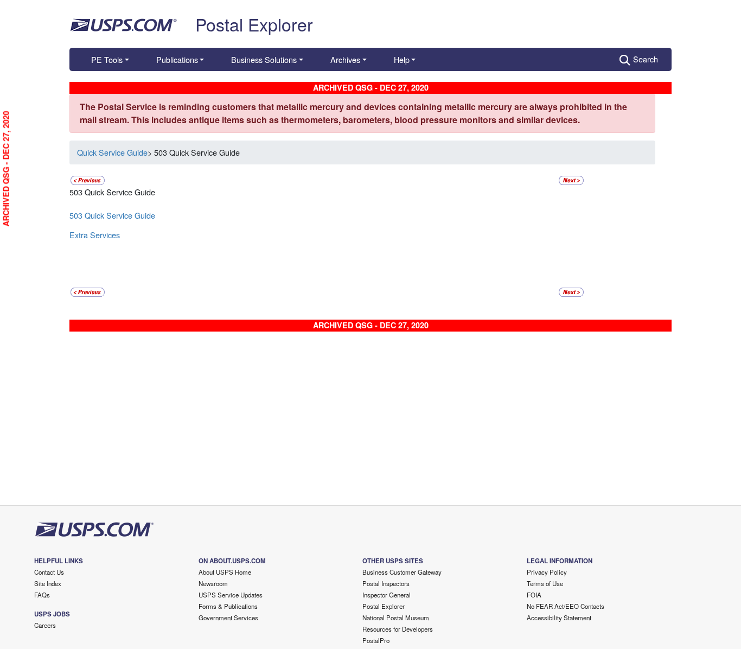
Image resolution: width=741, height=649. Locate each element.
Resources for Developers (397, 629)
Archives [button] (345, 59)
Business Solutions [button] (264, 59)
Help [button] (402, 59)
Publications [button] (177, 59)
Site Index (47, 583)
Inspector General (386, 594)
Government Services (228, 617)
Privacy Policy (547, 572)
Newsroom (213, 583)
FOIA (534, 594)
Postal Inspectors (386, 583)
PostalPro (375, 640)
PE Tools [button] (107, 59)
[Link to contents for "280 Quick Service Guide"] (88, 178)
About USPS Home (225, 572)
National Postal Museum (395, 617)
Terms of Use (545, 583)
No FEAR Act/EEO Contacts (565, 606)
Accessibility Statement (559, 617)
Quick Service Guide (112, 152)
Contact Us (49, 572)
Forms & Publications (228, 606)
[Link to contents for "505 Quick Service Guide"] (571, 178)
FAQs (42, 594)
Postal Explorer (254, 23)
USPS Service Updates (231, 594)
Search (645, 59)
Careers (45, 625)
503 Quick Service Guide (112, 215)
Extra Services (94, 234)
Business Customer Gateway (402, 572)
